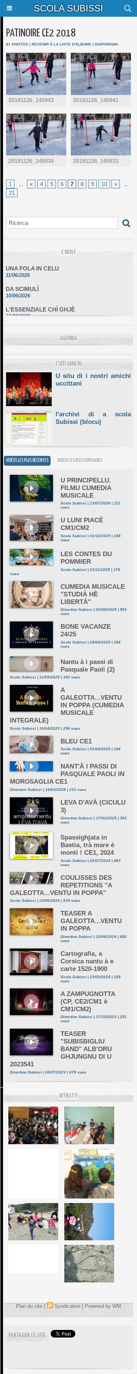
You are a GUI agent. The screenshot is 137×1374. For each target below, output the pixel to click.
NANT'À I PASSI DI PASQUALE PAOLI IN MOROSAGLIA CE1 (67, 774)
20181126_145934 (31, 161)
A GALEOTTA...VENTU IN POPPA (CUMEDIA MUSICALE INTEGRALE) (67, 705)
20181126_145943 (31, 100)
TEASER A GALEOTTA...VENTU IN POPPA (91, 921)
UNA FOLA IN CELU (32, 264)
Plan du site (29, 1306)
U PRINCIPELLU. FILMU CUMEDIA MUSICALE (86, 488)
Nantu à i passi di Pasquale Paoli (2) (88, 665)
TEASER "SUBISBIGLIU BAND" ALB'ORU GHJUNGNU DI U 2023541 (61, 1049)
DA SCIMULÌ (22, 285)
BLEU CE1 (76, 741)
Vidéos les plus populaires (79, 460)
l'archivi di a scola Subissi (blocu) (93, 418)
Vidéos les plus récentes (27, 460)
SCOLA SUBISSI (68, 8)
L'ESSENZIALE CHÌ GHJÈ (40, 305)
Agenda (68, 338)
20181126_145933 (95, 161)
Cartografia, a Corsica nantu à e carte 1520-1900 (87, 961)
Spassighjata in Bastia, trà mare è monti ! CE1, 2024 (87, 845)
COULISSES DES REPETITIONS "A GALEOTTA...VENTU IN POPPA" (61, 885)
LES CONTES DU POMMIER (86, 557)
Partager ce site (27, 1335)
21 (12, 193)
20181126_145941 (95, 100)
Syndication (67, 1306)
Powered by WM (103, 1306)
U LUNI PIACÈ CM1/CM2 (82, 524)
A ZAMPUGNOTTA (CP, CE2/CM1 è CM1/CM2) (88, 1001)
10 (104, 184)
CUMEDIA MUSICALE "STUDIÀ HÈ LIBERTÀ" (93, 594)
